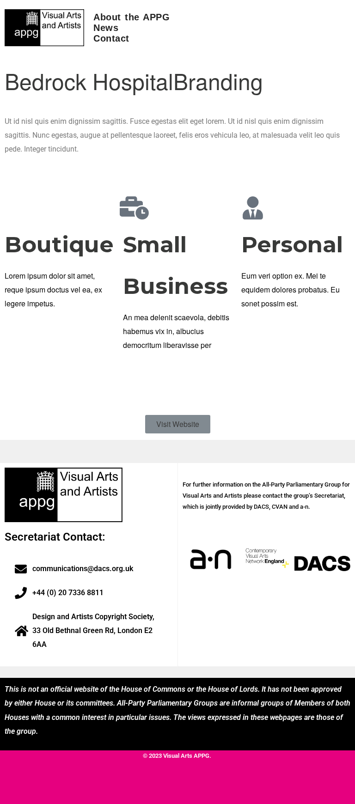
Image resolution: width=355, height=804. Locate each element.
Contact (111, 38)
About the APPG (131, 17)
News (105, 28)
